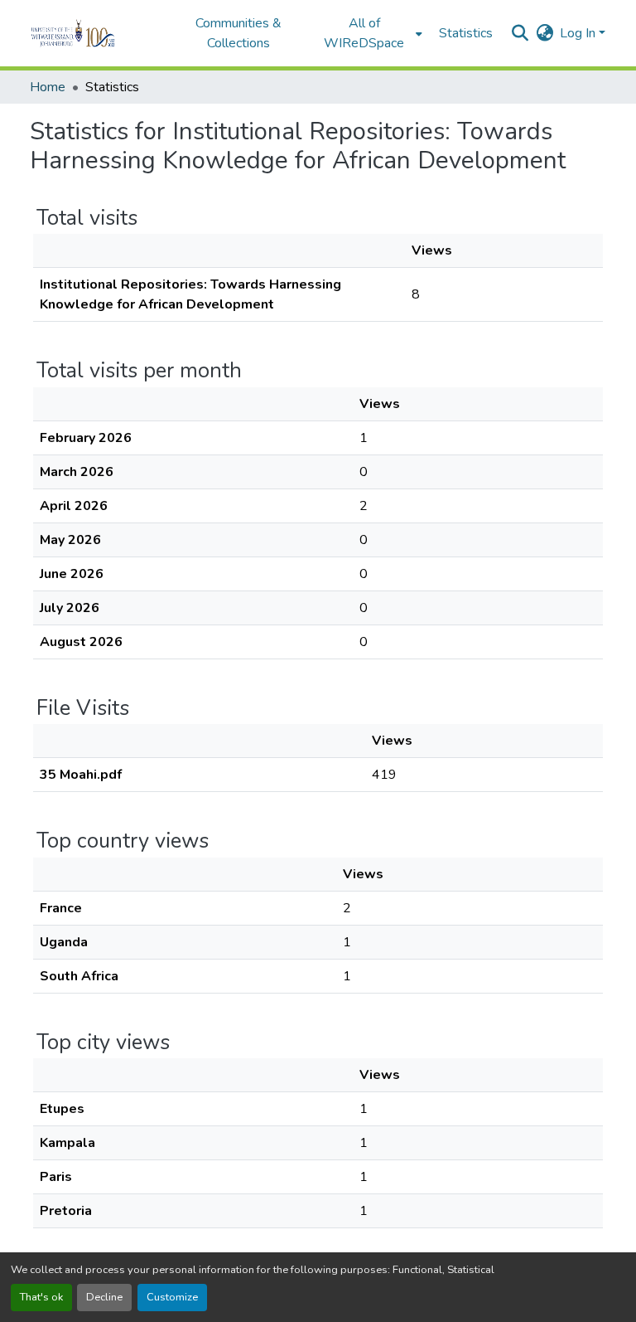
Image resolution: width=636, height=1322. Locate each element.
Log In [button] (579, 33)
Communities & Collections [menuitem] (238, 33)
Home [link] (47, 87)
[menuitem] (369, 33)
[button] (95, 33)
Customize (172, 1297)
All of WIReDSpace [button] (364, 33)
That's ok (41, 1297)
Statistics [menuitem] (466, 33)
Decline (104, 1297)
